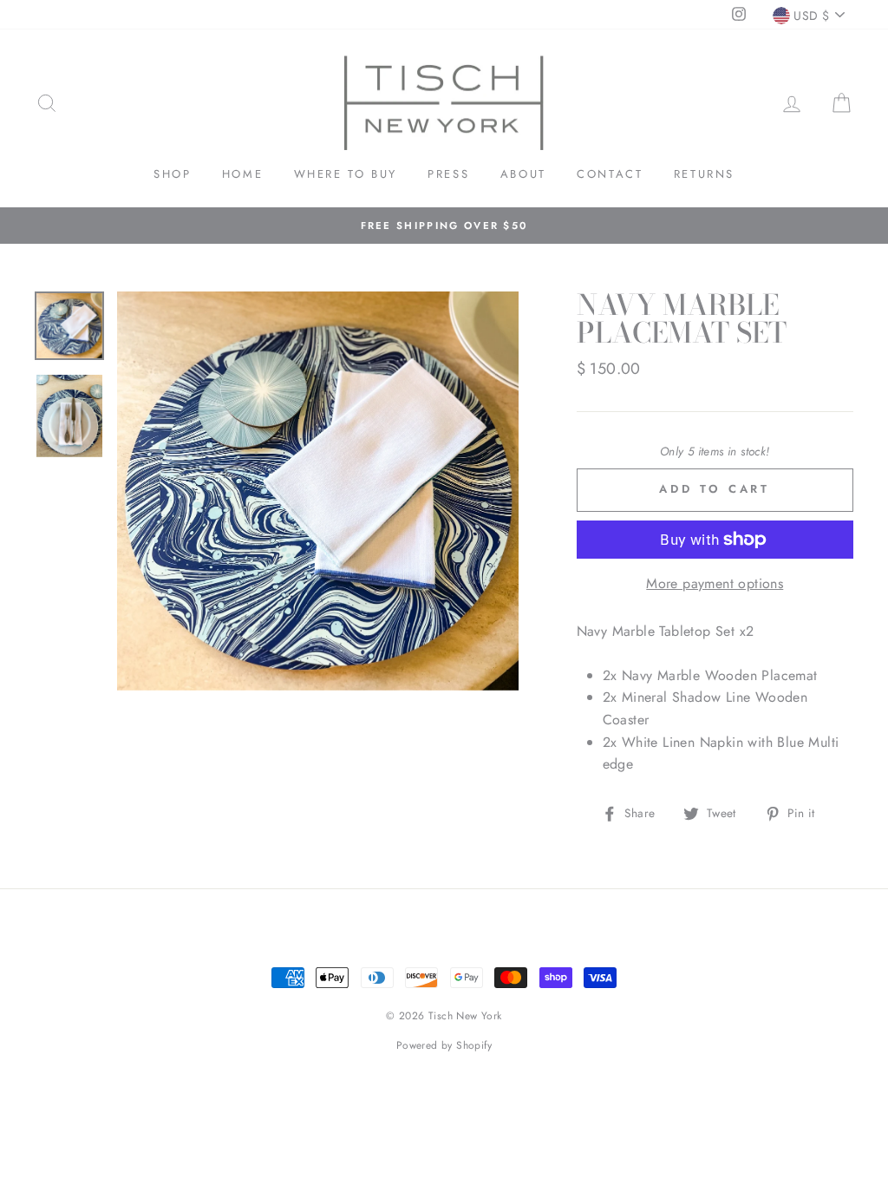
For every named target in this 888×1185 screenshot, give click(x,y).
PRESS (448, 174)
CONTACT (610, 174)
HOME (242, 174)
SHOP (172, 174)
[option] (444, 225)
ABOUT (523, 174)
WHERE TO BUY (345, 174)
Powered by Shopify (444, 1045)
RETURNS (704, 174)
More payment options (714, 583)
